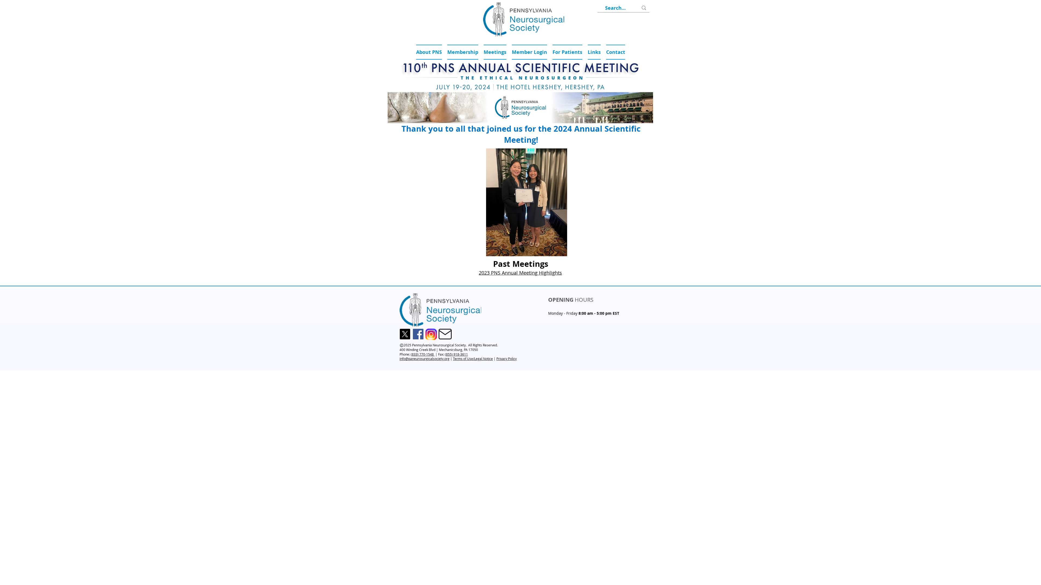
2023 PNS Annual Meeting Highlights (520, 272)
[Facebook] (418, 334)
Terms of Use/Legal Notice (473, 358)
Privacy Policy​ (506, 358)
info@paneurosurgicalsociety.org (424, 358)
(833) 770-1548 (423, 354)
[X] (405, 334)
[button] (495, 52)
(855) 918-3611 (456, 354)
